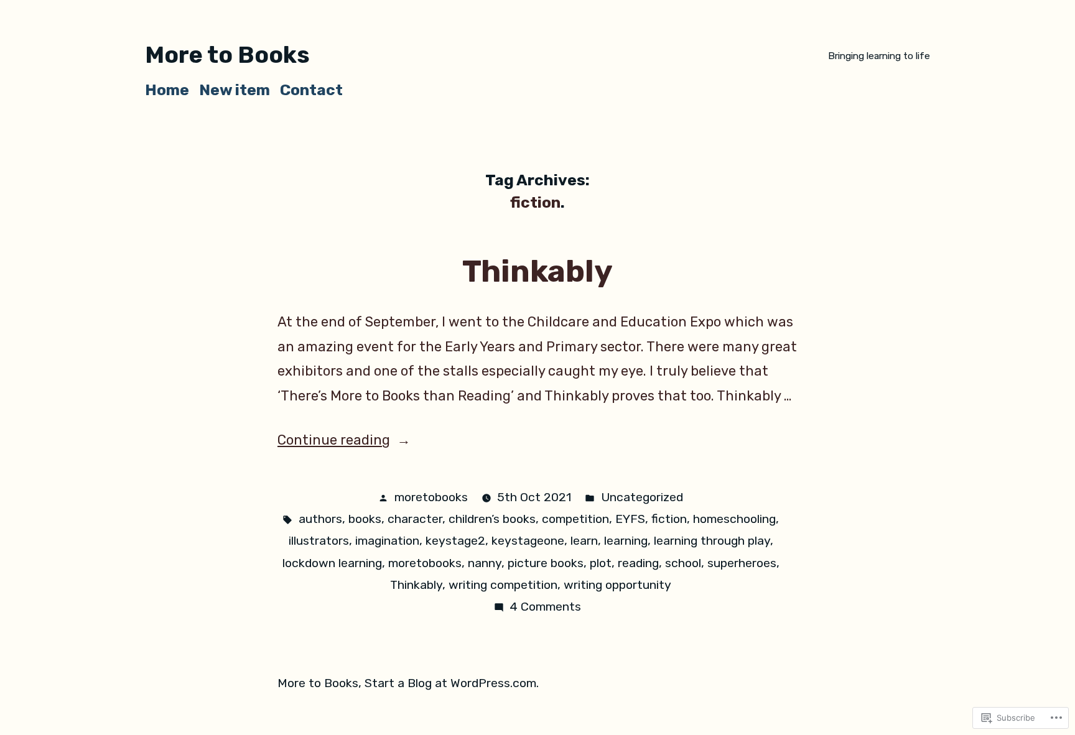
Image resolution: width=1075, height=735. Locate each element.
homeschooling (734, 519)
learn (584, 541)
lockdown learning (332, 563)
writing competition (503, 585)
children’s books (492, 519)
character (415, 519)
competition (575, 519)
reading (638, 563)
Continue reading (333, 440)
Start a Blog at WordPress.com (450, 683)
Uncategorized (642, 497)
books (364, 519)
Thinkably (537, 271)
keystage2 (455, 541)
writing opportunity (617, 585)
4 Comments (545, 606)
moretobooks (431, 497)
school (683, 563)
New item (234, 90)
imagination (387, 541)
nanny (484, 563)
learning (626, 541)
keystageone (527, 541)
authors (320, 519)
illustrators (319, 541)
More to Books (227, 54)
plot (601, 563)
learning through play (712, 541)
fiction (669, 519)
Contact (311, 90)
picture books (546, 563)
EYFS (630, 519)
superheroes (741, 563)
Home (167, 90)
